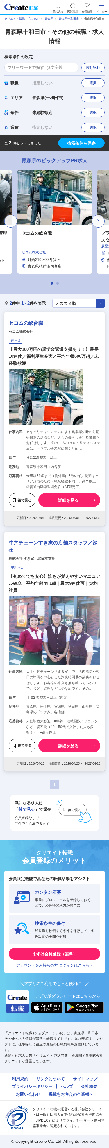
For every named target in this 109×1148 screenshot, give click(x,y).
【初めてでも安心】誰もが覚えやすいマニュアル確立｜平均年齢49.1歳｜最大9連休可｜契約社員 (54, 583)
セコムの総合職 (26, 323)
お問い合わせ (28, 1094)
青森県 (49, 18)
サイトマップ (85, 1079)
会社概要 (89, 1086)
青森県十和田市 (69, 18)
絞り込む (93, 68)
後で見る (25, 500)
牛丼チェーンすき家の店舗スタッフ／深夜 (53, 546)
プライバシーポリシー (32, 1086)
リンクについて (50, 1079)
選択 (93, 83)
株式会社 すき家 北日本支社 (32, 559)
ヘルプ (67, 1086)
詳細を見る (68, 500)
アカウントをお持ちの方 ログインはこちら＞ (54, 965)
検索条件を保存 (81, 143)
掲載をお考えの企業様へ (71, 1094)
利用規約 (20, 1079)
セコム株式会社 (21, 332)
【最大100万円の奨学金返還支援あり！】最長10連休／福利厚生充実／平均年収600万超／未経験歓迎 (54, 356)
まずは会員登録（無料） (54, 954)
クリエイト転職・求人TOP (22, 18)
